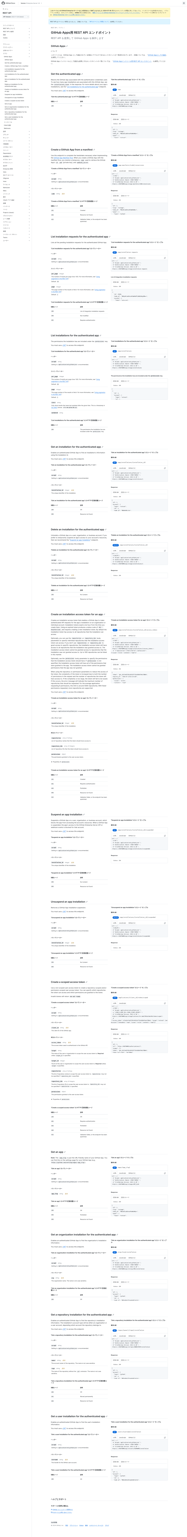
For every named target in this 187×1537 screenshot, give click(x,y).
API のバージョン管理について (99, 21)
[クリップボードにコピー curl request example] (165, 95)
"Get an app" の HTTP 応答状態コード (64, 1201)
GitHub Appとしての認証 (157, 55)
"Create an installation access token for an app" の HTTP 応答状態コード (77, 770)
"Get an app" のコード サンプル (122, 1158)
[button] (78, 762)
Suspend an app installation (80, 540)
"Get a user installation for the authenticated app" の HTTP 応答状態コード (78, 1470)
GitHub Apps (58, 46)
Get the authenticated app (66, 73)
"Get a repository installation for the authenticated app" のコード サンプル (138, 1320)
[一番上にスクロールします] (183, 1533)
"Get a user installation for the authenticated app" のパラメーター (75, 1434)
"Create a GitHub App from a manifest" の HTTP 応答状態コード (74, 201)
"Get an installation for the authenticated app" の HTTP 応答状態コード (77, 500)
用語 (66, 1525)
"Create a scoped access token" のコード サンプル (129, 988)
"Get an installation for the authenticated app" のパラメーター (73, 465)
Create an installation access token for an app (77, 614)
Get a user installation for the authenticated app (78, 1416)
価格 (86, 1525)
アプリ (61, 27)
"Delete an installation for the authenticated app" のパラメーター (74, 550)
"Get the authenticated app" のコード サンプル (128, 79)
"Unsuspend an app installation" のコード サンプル (129, 907)
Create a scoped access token (68, 982)
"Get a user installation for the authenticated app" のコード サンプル (136, 1422)
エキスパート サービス (96, 1525)
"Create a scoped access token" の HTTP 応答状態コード (72, 1108)
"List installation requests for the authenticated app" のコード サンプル (137, 242)
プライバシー (74, 1525)
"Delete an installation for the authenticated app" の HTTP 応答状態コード (78, 585)
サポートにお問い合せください (62, 1512)
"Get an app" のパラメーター (61, 1168)
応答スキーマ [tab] (125, 119)
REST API (7, 13)
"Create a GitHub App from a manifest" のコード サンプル (132, 155)
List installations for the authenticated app (82, 87)
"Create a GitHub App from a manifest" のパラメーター (71, 168)
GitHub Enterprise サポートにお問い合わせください (69, 14)
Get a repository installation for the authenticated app (81, 1314)
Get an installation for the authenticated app (76, 446)
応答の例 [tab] (116, 119)
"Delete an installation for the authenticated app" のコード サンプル (135, 535)
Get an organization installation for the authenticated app (83, 1234)
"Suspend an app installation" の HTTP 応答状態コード (71, 873)
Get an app (57, 1152)
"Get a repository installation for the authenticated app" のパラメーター (77, 1335)
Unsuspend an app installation (68, 901)
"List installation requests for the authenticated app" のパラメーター (76, 248)
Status (81, 1525)
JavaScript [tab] (122, 95)
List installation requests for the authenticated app (79, 236)
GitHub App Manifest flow (63, 158)
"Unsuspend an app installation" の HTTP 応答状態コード (72, 953)
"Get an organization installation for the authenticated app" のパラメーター (78, 1253)
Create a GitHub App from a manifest (72, 149)
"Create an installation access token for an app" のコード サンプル (135, 620)
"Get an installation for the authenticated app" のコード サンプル (134, 452)
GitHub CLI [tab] (131, 95)
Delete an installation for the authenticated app (77, 529)
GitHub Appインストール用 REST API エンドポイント (132, 61)
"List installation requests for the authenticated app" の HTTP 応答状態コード (79, 302)
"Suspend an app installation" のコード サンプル (128, 820)
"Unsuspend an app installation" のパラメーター (68, 918)
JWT (64, 91)
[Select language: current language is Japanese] (183, 3)
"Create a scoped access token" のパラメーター (68, 1002)
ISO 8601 (54, 407)
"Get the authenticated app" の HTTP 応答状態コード (70, 97)
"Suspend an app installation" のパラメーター (67, 837)
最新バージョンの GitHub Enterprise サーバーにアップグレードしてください (116, 12)
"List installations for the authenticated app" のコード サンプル (134, 341)
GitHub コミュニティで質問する (63, 1509)
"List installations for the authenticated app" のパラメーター (73, 351)
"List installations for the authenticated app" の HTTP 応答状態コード (76, 420)
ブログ (107, 1525)
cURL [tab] (114, 95)
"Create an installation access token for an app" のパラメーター (74, 698)
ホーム (6, 9)
